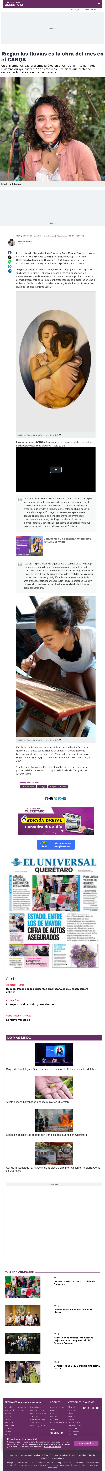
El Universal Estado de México (58, 1420)
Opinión (11, 979)
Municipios (9, 1425)
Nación (8, 1413)
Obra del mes (28, 787)
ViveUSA (72, 1416)
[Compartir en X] (10, 257)
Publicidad (65, 1455)
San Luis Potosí (57, 1407)
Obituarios (72, 1429)
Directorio (14, 1455)
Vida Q (19, 236)
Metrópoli (9, 1422)
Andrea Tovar (13, 1000)
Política (8, 1416)
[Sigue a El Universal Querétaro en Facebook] (85, 1408)
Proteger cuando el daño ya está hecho (30, 1004)
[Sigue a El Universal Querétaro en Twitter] (89, 1408)
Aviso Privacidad (79, 1455)
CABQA (42, 787)
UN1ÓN (71, 1419)
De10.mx (72, 1410)
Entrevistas (35, 1407)
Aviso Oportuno (75, 1425)
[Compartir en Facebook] (10, 252)
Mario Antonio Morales (18, 1015)
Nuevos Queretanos (39, 1425)
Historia (91, 1455)
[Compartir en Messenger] (10, 266)
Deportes (9, 1429)
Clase (70, 1413)
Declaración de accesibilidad (52, 1458)
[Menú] (99, 4)
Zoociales (34, 1422)
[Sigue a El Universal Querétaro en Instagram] (93, 1408)
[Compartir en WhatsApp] (10, 262)
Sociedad (9, 1407)
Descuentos (73, 1432)
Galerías (22, 1407)
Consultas (72, 1435)
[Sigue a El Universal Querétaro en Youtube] (97, 1408)
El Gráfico (72, 1407)
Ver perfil (23, 244)
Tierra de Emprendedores (37, 1417)
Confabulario (74, 1422)
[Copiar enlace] (10, 271)
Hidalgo (53, 1416)
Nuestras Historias (38, 1410)
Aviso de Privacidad (52, 1447)
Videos (21, 1410)
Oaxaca (53, 1410)
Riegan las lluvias (58, 787)
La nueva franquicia (18, 1019)
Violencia (54, 1455)
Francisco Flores (15, 984)
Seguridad (9, 1410)
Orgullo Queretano (38, 1413)
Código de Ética (41, 1455)
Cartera (8, 1419)
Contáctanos (26, 1455)
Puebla (53, 1413)
